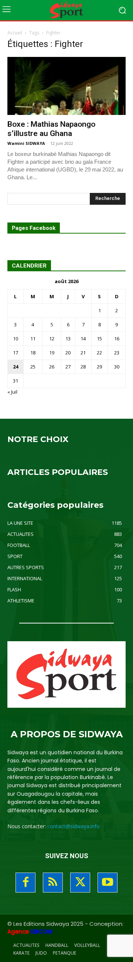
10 (15, 338)
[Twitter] (80, 883)
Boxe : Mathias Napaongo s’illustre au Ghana (51, 129)
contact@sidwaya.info (73, 826)
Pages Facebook (33, 228)
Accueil (14, 33)
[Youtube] (107, 883)
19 (51, 352)
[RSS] (53, 883)
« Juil (12, 391)
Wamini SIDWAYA (26, 143)
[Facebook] (25, 883)
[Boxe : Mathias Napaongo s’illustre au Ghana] (66, 86)
